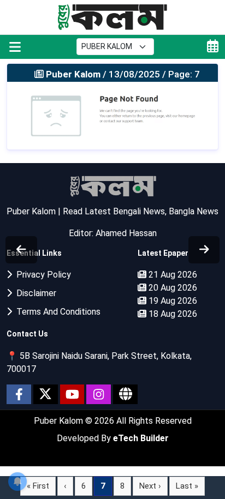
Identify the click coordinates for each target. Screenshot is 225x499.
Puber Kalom (59, 421)
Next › (150, 486)
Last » (187, 486)
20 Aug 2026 (171, 287)
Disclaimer (34, 293)
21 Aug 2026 (171, 274)
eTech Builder (141, 438)
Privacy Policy (41, 274)
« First (38, 486)
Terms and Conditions (56, 311)
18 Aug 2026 (171, 314)
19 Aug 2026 (171, 301)
